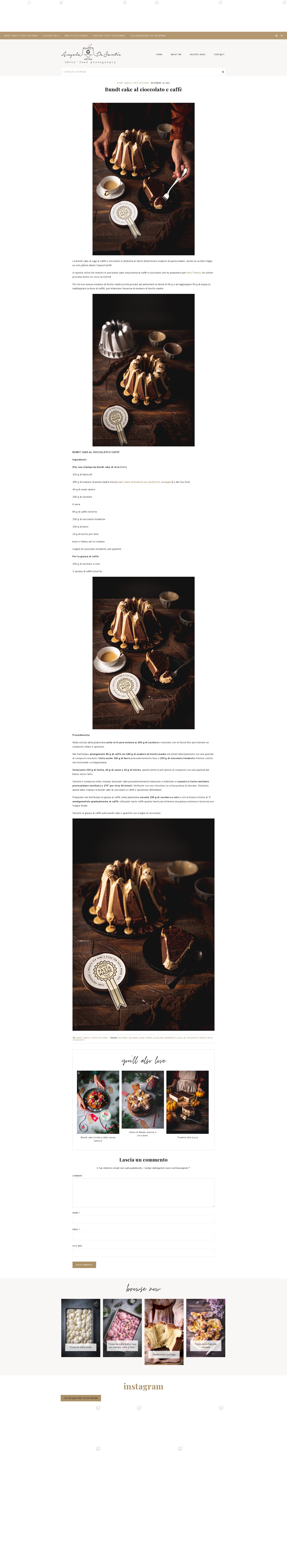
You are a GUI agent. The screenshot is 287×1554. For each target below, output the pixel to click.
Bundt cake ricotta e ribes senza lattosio (98, 1139)
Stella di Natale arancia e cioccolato (143, 1134)
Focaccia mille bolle (81, 1347)
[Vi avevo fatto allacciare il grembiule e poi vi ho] (207, 16)
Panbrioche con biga (164, 1354)
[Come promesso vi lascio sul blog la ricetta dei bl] (16, 16)
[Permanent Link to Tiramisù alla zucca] (187, 1133)
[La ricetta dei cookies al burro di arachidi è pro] (143, 16)
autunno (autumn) (128, 1038)
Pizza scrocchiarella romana (206, 1346)
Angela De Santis (91, 53)
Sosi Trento (194, 272)
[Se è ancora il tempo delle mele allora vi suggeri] (112, 16)
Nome (76, 1213)
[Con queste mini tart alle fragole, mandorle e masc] (48, 16)
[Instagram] (277, 32)
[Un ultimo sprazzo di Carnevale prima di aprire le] (175, 16)
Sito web (77, 1246)
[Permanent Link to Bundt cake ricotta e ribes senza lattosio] (98, 1133)
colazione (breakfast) (165, 1038)
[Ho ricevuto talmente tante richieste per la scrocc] (239, 16)
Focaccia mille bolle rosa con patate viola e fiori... (122, 1346)
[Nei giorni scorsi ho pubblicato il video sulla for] (80, 16)
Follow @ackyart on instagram (81, 1398)
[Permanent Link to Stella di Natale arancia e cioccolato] (143, 1127)
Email (76, 1229)
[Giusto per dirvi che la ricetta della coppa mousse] (271, 16)
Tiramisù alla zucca (187, 1137)
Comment (77, 1176)
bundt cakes (145, 1038)
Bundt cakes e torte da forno (133, 83)
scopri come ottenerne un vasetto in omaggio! (144, 482)
